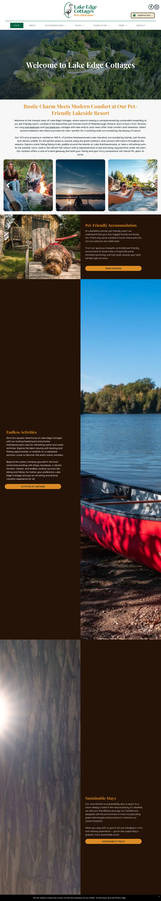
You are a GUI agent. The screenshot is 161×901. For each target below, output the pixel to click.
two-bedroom (52, 127)
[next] (153, 185)
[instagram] (156, 7)
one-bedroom (32, 127)
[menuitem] (17, 25)
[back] (8, 185)
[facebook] (151, 7)
